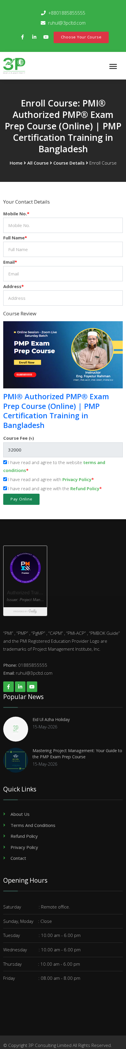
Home (16, 163)
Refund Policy (84, 488)
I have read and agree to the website (54, 466)
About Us (20, 814)
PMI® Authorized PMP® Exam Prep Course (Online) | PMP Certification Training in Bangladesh (56, 410)
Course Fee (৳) (18, 438)
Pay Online (22, 499)
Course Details (69, 163)
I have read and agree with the (53, 488)
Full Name (14, 238)
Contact (18, 858)
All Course (38, 163)
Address (12, 286)
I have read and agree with (49, 479)
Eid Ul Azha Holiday (51, 719)
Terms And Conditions (33, 825)
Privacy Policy (76, 479)
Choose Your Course (81, 37)
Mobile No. (15, 213)
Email (9, 262)
